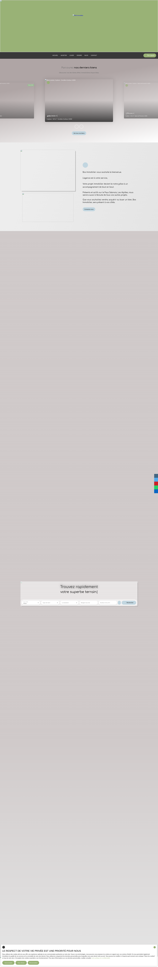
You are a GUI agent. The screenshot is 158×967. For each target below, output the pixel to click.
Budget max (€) (85, 602)
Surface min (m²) (105, 602)
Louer (71, 55)
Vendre (79, 55)
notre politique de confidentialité (101, 958)
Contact (94, 55)
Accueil (55, 55)
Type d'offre (25, 601)
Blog (86, 55)
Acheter (64, 55)
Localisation (65, 602)
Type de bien (46, 602)
